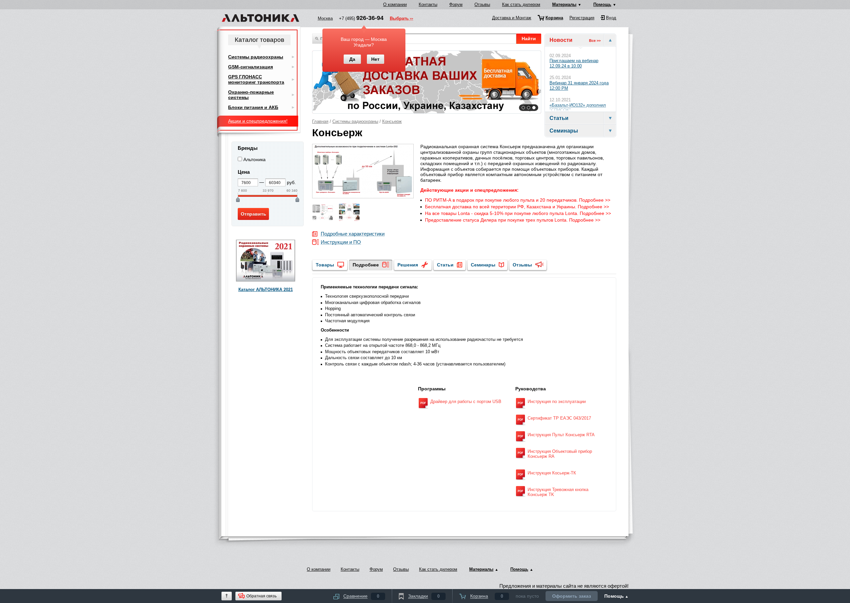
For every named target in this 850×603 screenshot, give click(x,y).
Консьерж (392, 121)
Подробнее (366, 264)
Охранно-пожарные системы (251, 94)
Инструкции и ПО (341, 242)
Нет (375, 59)
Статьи (445, 264)
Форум (456, 4)
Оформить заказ (571, 596)
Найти (529, 38)
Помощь (602, 4)
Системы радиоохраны (355, 121)
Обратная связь (261, 596)
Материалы (564, 4)
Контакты (428, 4)
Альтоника (254, 159)
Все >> (595, 41)
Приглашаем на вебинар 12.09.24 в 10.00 (574, 63)
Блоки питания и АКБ (253, 107)
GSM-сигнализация (250, 66)
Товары (325, 264)
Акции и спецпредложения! (258, 121)
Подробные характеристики (352, 234)
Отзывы (482, 4)
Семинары (483, 264)
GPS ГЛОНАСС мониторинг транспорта (256, 79)
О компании (395, 4)
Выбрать (399, 19)
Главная (320, 121)
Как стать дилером (521, 4)
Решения (407, 264)
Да (352, 59)
